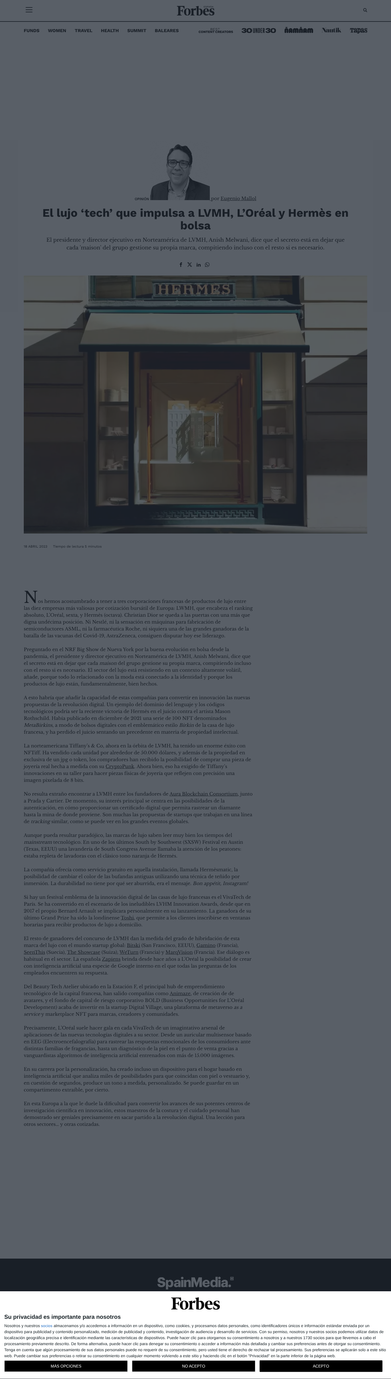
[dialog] (195, 1335)
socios (46, 1326)
